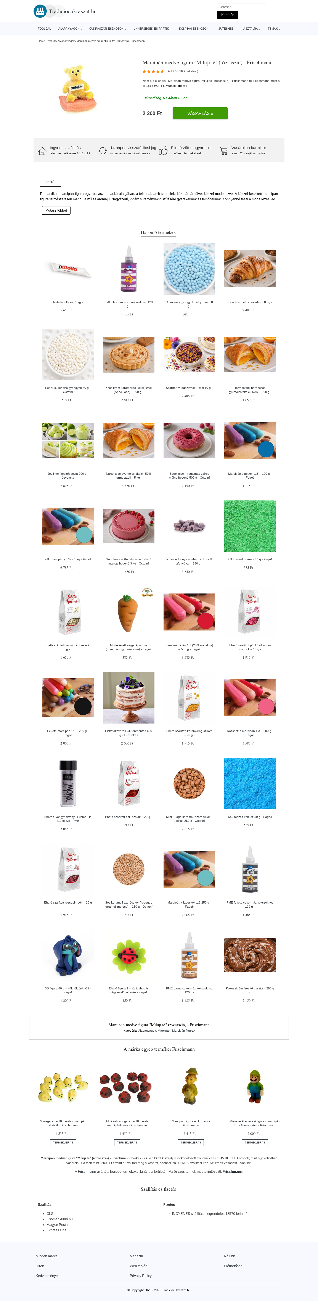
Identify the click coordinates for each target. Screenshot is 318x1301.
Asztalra (250, 28)
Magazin (136, 1256)
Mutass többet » (177, 85)
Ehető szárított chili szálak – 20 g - (128, 817)
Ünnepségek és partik (151, 28)
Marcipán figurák (183, 1030)
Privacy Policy (141, 1276)
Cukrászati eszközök (106, 28)
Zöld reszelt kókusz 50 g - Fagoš (250, 559)
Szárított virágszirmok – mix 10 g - (189, 387)
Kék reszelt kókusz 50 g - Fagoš (250, 817)
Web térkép (138, 1266)
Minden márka (47, 1256)
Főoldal (44, 28)
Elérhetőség (233, 1266)
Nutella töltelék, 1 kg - (68, 302)
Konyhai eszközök (193, 28)
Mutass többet (56, 210)
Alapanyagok (68, 28)
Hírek (40, 1266)
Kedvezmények (47, 1276)
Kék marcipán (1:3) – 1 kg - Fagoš (68, 559)
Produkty (52, 41)
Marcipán (164, 1030)
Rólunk (229, 1256)
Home (41, 41)
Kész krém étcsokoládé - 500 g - (250, 302)
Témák (273, 28)
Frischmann (261, 80)
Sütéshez (225, 28)
